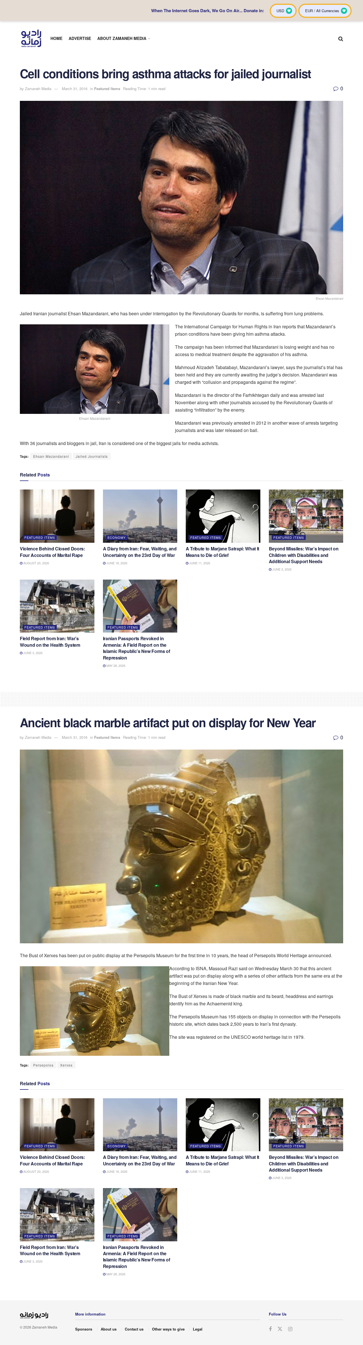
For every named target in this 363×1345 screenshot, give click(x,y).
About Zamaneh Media (121, 38)
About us (109, 1329)
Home (56, 38)
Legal (197, 1329)
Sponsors (83, 1329)
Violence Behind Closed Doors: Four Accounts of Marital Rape (52, 551)
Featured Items (107, 88)
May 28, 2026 (115, 665)
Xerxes (66, 1065)
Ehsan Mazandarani (51, 456)
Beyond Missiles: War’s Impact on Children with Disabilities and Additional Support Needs (304, 555)
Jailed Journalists (92, 456)
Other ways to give (168, 1329)
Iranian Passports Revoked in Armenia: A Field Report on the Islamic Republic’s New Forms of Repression (136, 648)
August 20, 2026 (35, 563)
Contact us (134, 1329)
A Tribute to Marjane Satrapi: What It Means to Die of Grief (222, 551)
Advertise (80, 38)
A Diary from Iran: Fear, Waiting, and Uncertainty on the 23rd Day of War (140, 551)
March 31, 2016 (74, 88)
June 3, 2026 (281, 569)
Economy (116, 537)
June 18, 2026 (116, 563)
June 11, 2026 (199, 563)
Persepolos (43, 1065)
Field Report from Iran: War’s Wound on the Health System (50, 641)
